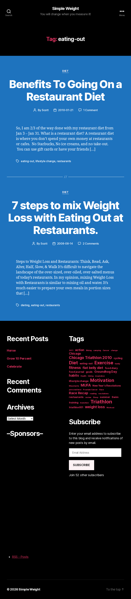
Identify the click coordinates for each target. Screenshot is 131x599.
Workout (110, 408)
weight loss (95, 407)
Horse (11, 350)
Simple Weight (65, 8)
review (88, 397)
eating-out (27, 161)
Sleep (95, 397)
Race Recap (78, 393)
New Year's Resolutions (106, 385)
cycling (118, 358)
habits (74, 375)
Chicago (75, 353)
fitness (75, 367)
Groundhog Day (105, 371)
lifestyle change (45, 161)
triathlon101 (76, 407)
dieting (25, 305)
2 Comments (91, 243)
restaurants (64, 161)
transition (84, 403)
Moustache (74, 386)
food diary (111, 368)
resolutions (103, 394)
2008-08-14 (65, 243)
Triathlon (101, 402)
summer (105, 397)
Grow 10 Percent (19, 358)
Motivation (102, 380)
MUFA (86, 385)
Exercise (103, 362)
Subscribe (81, 465)
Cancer (106, 350)
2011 (71, 350)
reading (93, 394)
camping (97, 350)
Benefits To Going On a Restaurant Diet (65, 90)
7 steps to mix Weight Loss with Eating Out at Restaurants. (65, 218)
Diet (65, 71)
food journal (76, 371)
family (117, 364)
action (79, 350)
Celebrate (14, 366)
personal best (75, 390)
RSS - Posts (20, 557)
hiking (90, 376)
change (114, 350)
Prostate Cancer (90, 390)
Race (101, 390)
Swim (115, 397)
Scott (45, 110)
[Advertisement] (20, 494)
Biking (89, 350)
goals (89, 371)
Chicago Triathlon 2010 (90, 357)
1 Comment (90, 110)
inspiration (100, 376)
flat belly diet (93, 368)
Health (83, 376)
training (73, 402)
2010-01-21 (65, 110)
